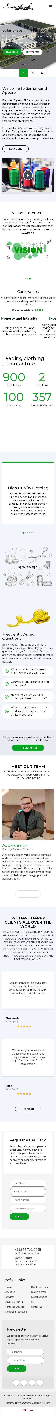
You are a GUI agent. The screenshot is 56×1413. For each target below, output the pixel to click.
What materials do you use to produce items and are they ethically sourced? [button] (29, 711)
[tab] (28, 671)
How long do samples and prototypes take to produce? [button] (29, 696)
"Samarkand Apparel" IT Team (34, 1402)
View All (29, 1109)
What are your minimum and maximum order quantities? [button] (29, 671)
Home (8, 1286)
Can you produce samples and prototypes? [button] (30, 683)
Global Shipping (39, 1296)
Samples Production (16, 1311)
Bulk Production (39, 1286)
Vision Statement (28, 213)
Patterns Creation (15, 1306)
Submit (19, 1216)
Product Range (42, 73)
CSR (33, 1301)
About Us (10, 1291)
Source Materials (14, 1301)
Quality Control (39, 1291)
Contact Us (32, 52)
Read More (12, 52)
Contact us (36, 1306)
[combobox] (28, 1208)
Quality (14, 73)
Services (9, 1296)
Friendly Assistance (23, 73)
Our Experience (33, 73)
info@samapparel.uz (27, 1253)
